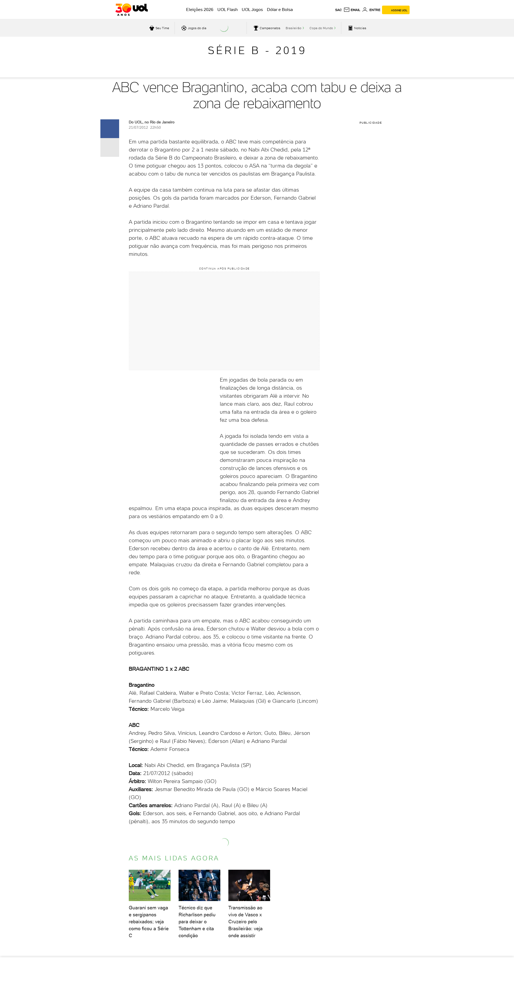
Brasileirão (293, 28)
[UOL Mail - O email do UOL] (351, 9)
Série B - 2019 (257, 50)
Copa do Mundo (321, 28)
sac (338, 10)
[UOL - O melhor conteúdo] (131, 9)
